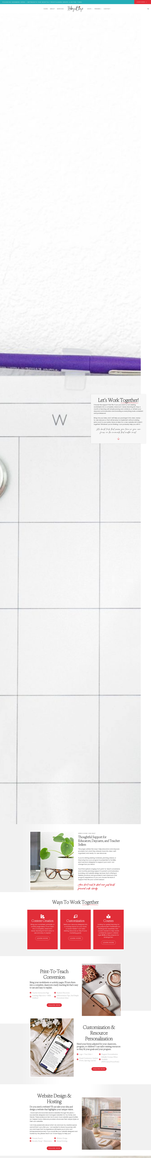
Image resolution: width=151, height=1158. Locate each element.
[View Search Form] (148, 9)
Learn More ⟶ (142, 2)
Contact (107, 9)
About (52, 9)
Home (46, 9)
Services (60, 9)
